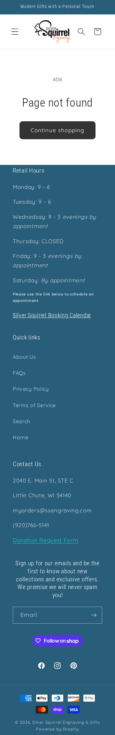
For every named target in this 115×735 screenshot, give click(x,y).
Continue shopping (58, 130)
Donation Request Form (46, 540)
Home (20, 437)
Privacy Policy (31, 389)
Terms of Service (34, 405)
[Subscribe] (94, 615)
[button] (15, 31)
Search (21, 421)
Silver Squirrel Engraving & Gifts (66, 722)
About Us (24, 357)
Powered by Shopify (57, 728)
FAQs (19, 373)
